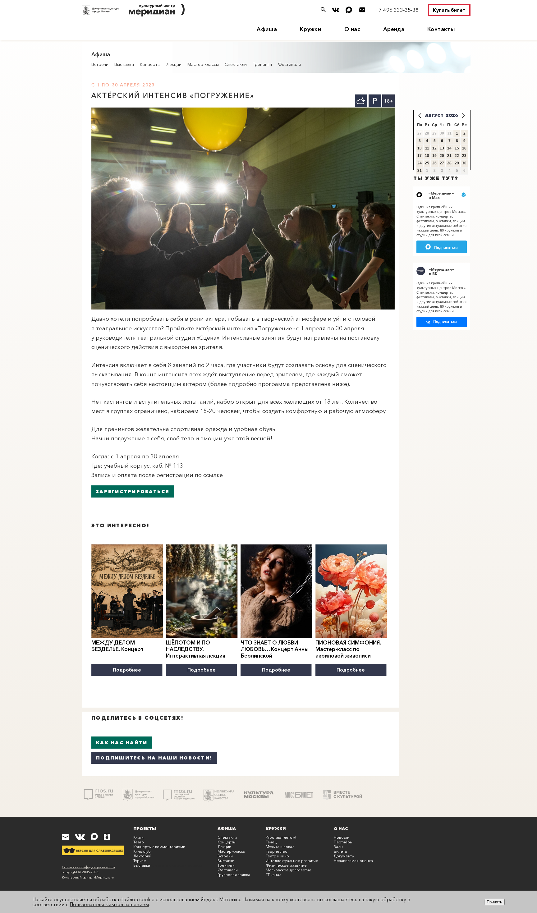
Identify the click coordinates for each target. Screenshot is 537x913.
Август (434, 115)
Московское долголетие (288, 870)
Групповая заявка (234, 874)
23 (464, 156)
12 (434, 148)
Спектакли (236, 64)
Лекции (173, 64)
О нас (352, 29)
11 (427, 148)
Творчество (276, 851)
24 (419, 163)
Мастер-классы (203, 64)
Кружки (310, 29)
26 (434, 163)
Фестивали (289, 64)
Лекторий (142, 856)
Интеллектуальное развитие (292, 860)
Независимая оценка (353, 860)
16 (464, 148)
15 (457, 148)
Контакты (441, 29)
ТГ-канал (273, 874)
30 (464, 163)
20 (442, 156)
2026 (452, 115)
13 (442, 148)
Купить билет (449, 10)
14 (449, 148)
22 (457, 156)
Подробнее (127, 670)
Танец (271, 842)
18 (427, 156)
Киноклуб (142, 851)
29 (457, 163)
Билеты (340, 851)
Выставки (124, 64)
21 (449, 156)
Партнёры (343, 842)
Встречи (99, 64)
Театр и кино (277, 856)
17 (419, 156)
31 (419, 170)
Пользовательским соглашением (109, 904)
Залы (338, 846)
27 (442, 163)
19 (434, 156)
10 (419, 148)
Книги (138, 837)
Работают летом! (281, 837)
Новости (341, 837)
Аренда (393, 29)
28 (449, 163)
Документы (344, 856)
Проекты (144, 828)
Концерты (150, 64)
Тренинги (262, 64)
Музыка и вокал (280, 846)
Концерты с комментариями (159, 846)
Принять (494, 902)
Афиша (267, 29)
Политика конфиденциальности (88, 867)
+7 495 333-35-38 (397, 10)
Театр (138, 842)
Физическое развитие (286, 865)
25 (427, 163)
